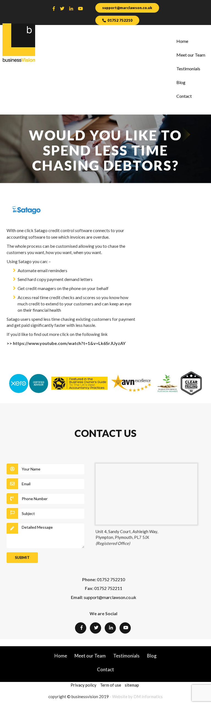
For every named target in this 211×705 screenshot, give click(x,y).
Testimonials (188, 68)
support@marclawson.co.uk (127, 7)
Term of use (110, 684)
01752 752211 (108, 588)
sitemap (132, 684)
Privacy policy (83, 684)
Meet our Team (190, 54)
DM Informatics (148, 696)
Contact (184, 96)
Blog (180, 82)
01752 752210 (119, 20)
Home (182, 41)
